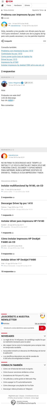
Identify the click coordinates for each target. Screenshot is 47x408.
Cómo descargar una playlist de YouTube (18, 385)
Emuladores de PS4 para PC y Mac (16, 375)
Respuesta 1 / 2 (7, 77)
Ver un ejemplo (40, 323)
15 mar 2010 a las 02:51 (30, 26)
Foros (9, 5)
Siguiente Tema (38, 10)
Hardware (18, 5)
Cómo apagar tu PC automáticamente (17, 382)
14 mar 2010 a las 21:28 (16, 85)
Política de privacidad (16, 398)
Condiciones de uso (32, 396)
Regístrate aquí (13, 396)
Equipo (22, 396)
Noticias (6, 323)
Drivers (27, 5)
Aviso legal (35, 398)
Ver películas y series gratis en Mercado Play (19, 379)
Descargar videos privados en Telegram (17, 389)
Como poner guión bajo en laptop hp (16, 56)
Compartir (8, 41)
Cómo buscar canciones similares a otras (18, 372)
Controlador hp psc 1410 (11, 54)
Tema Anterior (8, 10)
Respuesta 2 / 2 (7, 150)
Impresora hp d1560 (9, 62)
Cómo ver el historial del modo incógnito (18, 369)
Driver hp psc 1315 (9, 59)
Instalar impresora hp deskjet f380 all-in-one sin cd (22, 65)
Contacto (27, 398)
